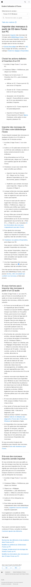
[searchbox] (15, 17)
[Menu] (29, 2)
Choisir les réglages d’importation (18, 51)
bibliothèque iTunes (17, 37)
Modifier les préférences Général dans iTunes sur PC (14, 546)
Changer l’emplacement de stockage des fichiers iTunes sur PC (15, 550)
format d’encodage (10, 46)
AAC (26, 46)
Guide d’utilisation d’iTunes (11, 6)
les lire (9, 274)
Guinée (2, 579)
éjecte (26, 115)
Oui (6, 567)
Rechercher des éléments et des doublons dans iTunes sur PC (15, 541)
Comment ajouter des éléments (12, 531)
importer (13, 35)
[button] (25, 2)
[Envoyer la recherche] (4, 18)
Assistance (7, 572)
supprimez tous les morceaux (18, 507)
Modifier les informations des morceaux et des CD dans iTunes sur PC (15, 555)
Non (16, 567)
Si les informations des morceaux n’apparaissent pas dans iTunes (15, 225)
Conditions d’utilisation (6, 584)
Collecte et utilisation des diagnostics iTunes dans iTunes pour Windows (15, 419)
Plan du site (15, 584)
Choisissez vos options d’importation (15, 240)
